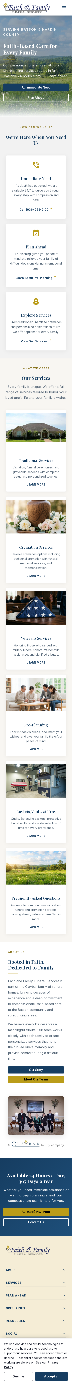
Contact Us (36, 1222)
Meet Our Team (36, 1079)
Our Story (36, 1070)
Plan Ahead (36, 97)
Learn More (36, 484)
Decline (18, 1376)
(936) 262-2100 (36, 1212)
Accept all (51, 1376)
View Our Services (36, 341)
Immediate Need (36, 87)
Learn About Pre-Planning (36, 277)
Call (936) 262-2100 (36, 209)
